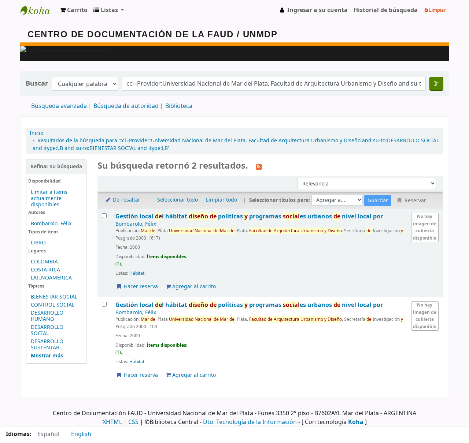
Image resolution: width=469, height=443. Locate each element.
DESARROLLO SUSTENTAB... (47, 345)
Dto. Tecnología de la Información (250, 422)
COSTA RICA (45, 270)
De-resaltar (125, 200)
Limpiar (437, 10)
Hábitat (136, 273)
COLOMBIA (44, 262)
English (81, 434)
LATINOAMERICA (51, 278)
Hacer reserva (140, 286)
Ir (436, 83)
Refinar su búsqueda (56, 166)
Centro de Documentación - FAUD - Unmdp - (39, 10)
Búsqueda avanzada (59, 106)
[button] (74, 10)
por (249, 216)
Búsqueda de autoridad (126, 106)
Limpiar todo (221, 200)
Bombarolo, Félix (51, 224)
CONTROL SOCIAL (52, 305)
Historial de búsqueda (386, 10)
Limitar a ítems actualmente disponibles (49, 198)
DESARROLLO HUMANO (47, 316)
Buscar (37, 84)
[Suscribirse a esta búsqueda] (258, 166)
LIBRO (38, 243)
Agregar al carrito (193, 286)
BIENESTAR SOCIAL (54, 297)
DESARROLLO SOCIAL (47, 330)
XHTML (112, 422)
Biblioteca (178, 106)
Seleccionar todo (177, 200)
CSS (133, 422)
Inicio (36, 133)
